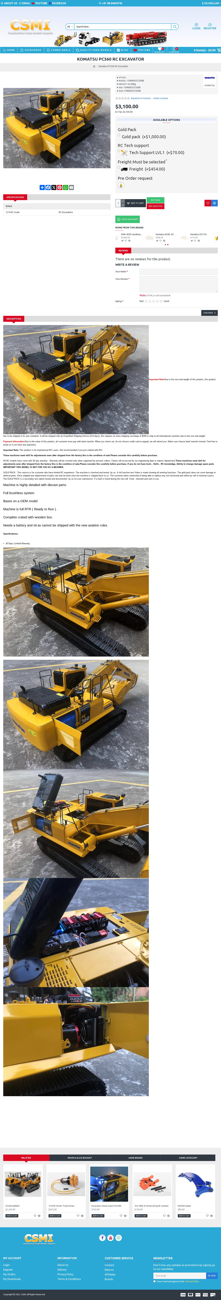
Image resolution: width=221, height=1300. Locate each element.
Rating (118, 301)
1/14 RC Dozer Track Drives (61, 1206)
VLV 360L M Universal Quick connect (151, 1206)
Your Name (120, 271)
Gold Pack (127, 129)
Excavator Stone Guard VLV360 (106, 1206)
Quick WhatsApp (130, 219)
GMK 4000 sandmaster (172, 234)
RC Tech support (133, 145)
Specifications (15, 197)
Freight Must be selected (141, 162)
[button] (165, 244)
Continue (208, 313)
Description (13, 319)
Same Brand (135, 1158)
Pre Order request (135, 178)
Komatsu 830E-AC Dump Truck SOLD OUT (207, 234)
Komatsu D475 (133, 234)
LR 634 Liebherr (13, 1206)
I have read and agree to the (178, 1281)
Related (26, 1158)
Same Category (188, 1158)
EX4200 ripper (184, 1206)
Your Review (121, 279)
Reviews (123, 250)
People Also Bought (80, 1158)
